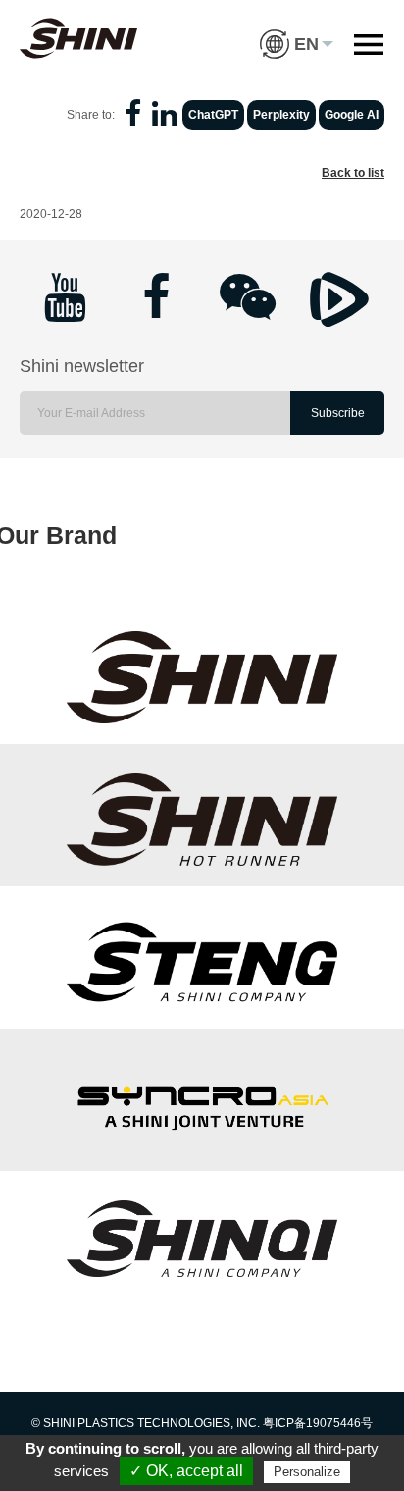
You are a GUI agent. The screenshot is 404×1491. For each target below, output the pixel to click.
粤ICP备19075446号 (318, 1423)
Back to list (353, 173)
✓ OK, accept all (186, 1471)
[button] (296, 29)
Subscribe (338, 413)
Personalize (307, 1471)
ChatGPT (213, 115)
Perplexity (281, 115)
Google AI (352, 115)
